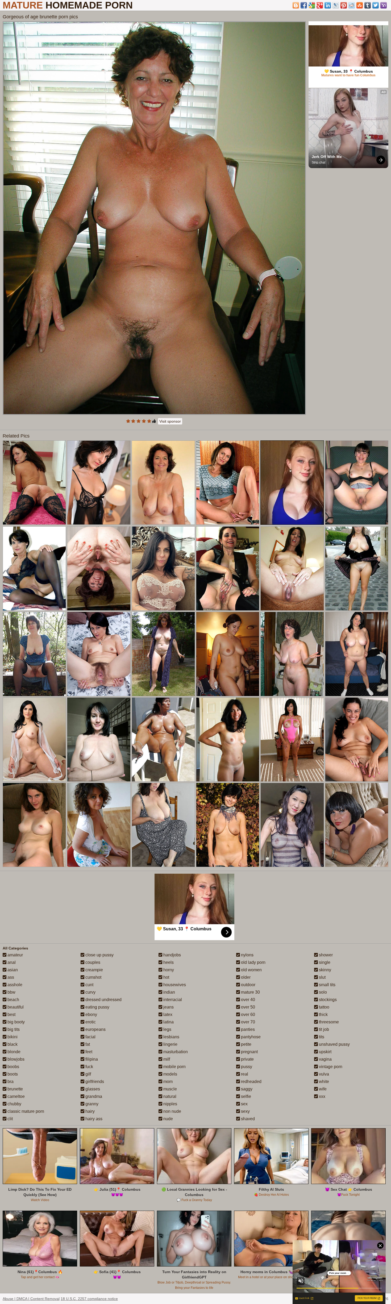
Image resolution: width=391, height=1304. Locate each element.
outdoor (247, 984)
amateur (14, 955)
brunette (14, 1089)
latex (167, 1014)
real (244, 1074)
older (245, 977)
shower (325, 955)
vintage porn (330, 1066)
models (169, 1074)
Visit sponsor (170, 421)
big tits (13, 1029)
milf (166, 1059)
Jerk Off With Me (327, 157)
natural (169, 1096)
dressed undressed (103, 999)
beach (12, 999)
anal (11, 962)
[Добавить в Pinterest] (343, 5)
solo (322, 992)
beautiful (15, 1007)
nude (167, 1118)
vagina (325, 1059)
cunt (88, 984)
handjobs (171, 955)
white (323, 1081)
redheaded (250, 1081)
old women (251, 970)
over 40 (247, 999)
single (324, 962)
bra (10, 1081)
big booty (15, 1022)
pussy (246, 1066)
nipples (169, 1104)
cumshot (92, 977)
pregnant (249, 1051)
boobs (12, 1066)
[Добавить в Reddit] (351, 5)
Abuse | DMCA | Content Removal (31, 1299)
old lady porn (252, 962)
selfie (245, 1096)
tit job (323, 1029)
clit (9, 1118)
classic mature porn (25, 1111)
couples (92, 962)
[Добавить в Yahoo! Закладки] (383, 5)
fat (87, 1044)
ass (10, 977)
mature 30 (250, 992)
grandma (93, 1096)
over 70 (247, 1022)
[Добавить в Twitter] (375, 5)
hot (165, 977)
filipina (91, 1059)
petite (245, 1044)
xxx (321, 1096)
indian (168, 992)
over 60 (247, 1014)
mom (167, 1081)
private (247, 1059)
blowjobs (15, 1059)
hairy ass (93, 1118)
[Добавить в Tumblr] (367, 5)
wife (322, 1089)
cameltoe (15, 1096)
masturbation (175, 1051)
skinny (324, 970)
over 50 (247, 1007)
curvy (89, 992)
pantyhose (250, 1037)
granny (91, 1104)
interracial (172, 999)
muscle (169, 1089)
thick (323, 1014)
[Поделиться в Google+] (320, 5)
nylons (246, 955)
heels (168, 962)
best (10, 1014)
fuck (88, 1066)
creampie (93, 970)
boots (12, 1074)
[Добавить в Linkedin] (328, 5)
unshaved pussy (334, 1044)
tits (321, 1037)
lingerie (169, 1044)
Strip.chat (318, 162)
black (12, 1044)
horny (168, 970)
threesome (328, 1022)
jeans (168, 1007)
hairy (89, 1111)
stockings (327, 999)
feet (88, 1051)
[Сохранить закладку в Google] (312, 5)
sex (244, 1104)
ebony (90, 1014)
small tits (326, 984)
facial (89, 1037)
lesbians (170, 1037)
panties (247, 1029)
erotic (90, 1022)
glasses (92, 1089)
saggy (246, 1089)
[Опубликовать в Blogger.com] (296, 5)
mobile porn (174, 1066)
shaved (247, 1118)
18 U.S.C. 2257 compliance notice (89, 1299)
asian (12, 970)
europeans (95, 1029)
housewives (174, 984)
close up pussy (99, 955)
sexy (245, 1111)
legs (166, 1029)
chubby (13, 1104)
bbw (10, 992)
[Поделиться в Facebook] (304, 5)
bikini (12, 1037)
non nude (171, 1111)
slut (322, 977)
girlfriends (94, 1081)
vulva (323, 1074)
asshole (14, 984)
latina (168, 1022)
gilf (87, 1074)
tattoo (323, 1007)
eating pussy (96, 1007)
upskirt (324, 1051)
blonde (13, 1051)
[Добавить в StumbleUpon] (359, 5)
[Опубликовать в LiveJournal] (335, 5)
